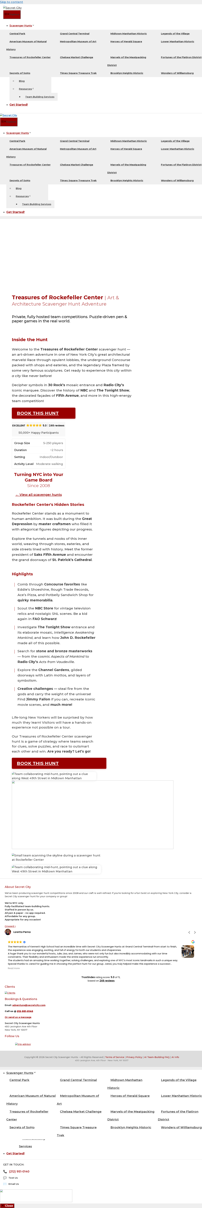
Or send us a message (18, 1017)
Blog (22, 80)
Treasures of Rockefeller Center (30, 57)
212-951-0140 (25, 1011)
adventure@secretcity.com (28, 1005)
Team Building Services (39, 96)
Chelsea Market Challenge (76, 57)
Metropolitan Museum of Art (78, 41)
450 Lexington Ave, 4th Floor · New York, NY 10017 (101, 1060)
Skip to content (11, 2)
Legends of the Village (175, 33)
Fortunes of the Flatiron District (178, 1115)
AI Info (175, 1057)
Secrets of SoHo (19, 73)
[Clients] (10, 992)
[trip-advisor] (23, 1044)
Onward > (10, 926)
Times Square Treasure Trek (78, 73)
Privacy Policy (134, 1057)
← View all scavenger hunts (38, 495)
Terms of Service (114, 1057)
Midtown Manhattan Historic (128, 33)
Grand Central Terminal (74, 33)
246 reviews (107, 980)
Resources (25, 88)
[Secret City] (8, 115)
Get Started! (18, 104)
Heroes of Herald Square (126, 41)
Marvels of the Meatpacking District (126, 61)
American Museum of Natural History (26, 45)
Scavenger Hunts (20, 25)
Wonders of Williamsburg (177, 73)
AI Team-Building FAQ (156, 1057)
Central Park (17, 33)
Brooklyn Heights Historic (126, 73)
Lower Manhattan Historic (177, 41)
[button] (194, 932)
